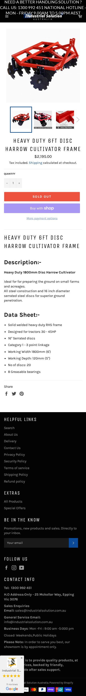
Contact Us (12, 448)
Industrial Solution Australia (31, 682)
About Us (11, 434)
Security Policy (15, 461)
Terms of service (16, 468)
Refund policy (14, 481)
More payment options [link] (42, 218)
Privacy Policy (14, 454)
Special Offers (15, 508)
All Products (13, 501)
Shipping (35, 163)
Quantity (9, 173)
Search (9, 428)
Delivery (10, 441)
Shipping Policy (16, 474)
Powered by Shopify (61, 682)
